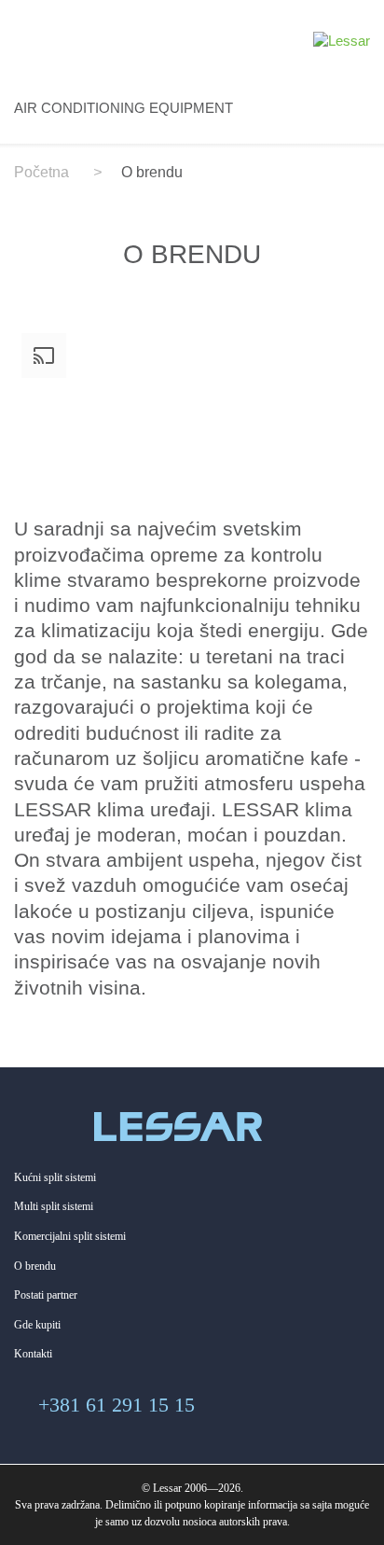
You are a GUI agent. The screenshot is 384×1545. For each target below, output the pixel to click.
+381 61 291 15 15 (116, 1404)
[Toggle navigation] (30, 37)
